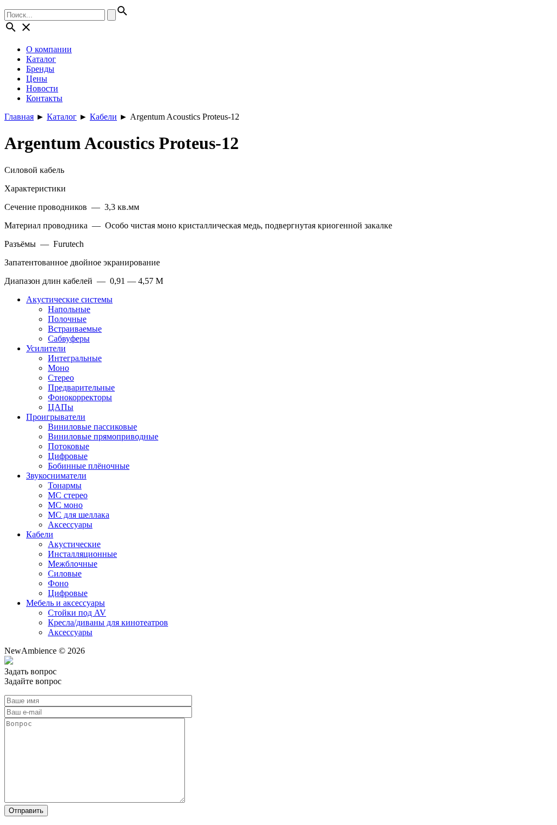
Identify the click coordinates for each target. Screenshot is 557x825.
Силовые (65, 573)
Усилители (46, 348)
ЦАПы (60, 407)
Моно (58, 368)
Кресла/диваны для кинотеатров (108, 622)
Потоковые (68, 446)
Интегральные (75, 358)
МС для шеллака (78, 514)
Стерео (61, 377)
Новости (42, 88)
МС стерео (68, 495)
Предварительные (81, 387)
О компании (49, 49)
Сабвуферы (69, 338)
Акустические (74, 544)
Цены (36, 78)
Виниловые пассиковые (92, 426)
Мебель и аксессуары (65, 602)
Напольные (69, 309)
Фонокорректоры (80, 397)
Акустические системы (69, 299)
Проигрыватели (55, 416)
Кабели (39, 534)
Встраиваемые (75, 328)
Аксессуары (70, 524)
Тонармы (65, 485)
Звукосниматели (56, 475)
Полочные (67, 319)
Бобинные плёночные (88, 465)
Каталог (41, 59)
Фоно (58, 583)
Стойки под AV (77, 612)
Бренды (40, 68)
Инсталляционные (82, 554)
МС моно (65, 505)
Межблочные (72, 563)
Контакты (44, 98)
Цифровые (68, 456)
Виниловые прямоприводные (103, 436)
